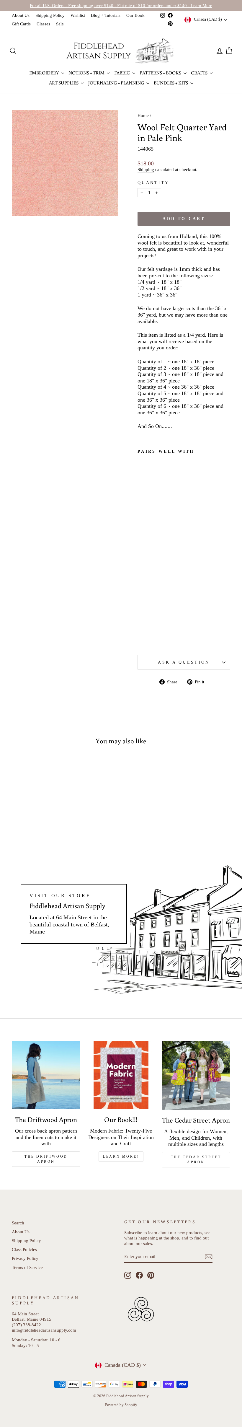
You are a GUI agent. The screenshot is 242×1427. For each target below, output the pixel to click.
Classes (43, 23)
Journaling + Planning (116, 83)
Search (18, 1222)
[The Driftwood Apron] (46, 1075)
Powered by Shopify (121, 1405)
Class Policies (24, 1249)
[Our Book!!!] (121, 1075)
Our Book (135, 15)
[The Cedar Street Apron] (196, 1075)
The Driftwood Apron (46, 1159)
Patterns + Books (161, 73)
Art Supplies (64, 83)
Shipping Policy (50, 15)
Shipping (146, 169)
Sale (60, 23)
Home (143, 115)
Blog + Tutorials (105, 15)
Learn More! (121, 1156)
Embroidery (44, 73)
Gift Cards (21, 23)
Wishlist (78, 15)
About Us (21, 15)
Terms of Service (27, 1267)
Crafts (199, 73)
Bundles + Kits (171, 83)
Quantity (153, 182)
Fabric (122, 73)
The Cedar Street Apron (196, 1159)
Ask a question (184, 662)
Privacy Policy (25, 1258)
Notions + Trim (86, 73)
